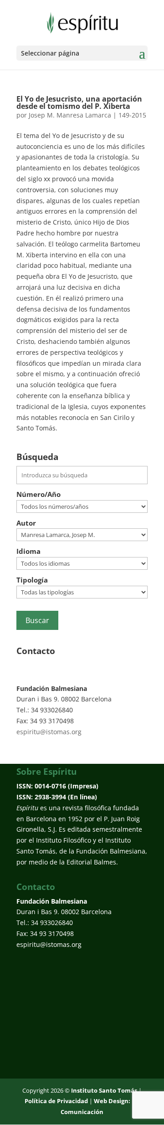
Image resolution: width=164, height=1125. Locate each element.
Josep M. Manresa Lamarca (70, 115)
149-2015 (132, 115)
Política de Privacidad (56, 1101)
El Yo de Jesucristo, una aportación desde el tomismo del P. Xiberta (79, 102)
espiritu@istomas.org (49, 731)
